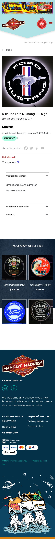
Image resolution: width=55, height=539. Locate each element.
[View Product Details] (14, 267)
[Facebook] (25, 148)
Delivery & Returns (38, 421)
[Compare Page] (18, 162)
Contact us (9, 432)
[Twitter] (31, 148)
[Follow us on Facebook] (14, 388)
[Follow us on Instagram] (5, 388)
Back (9, 49)
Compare (10, 162)
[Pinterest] (36, 148)
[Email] (42, 148)
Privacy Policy (35, 426)
